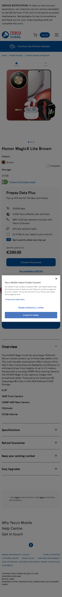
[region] (31, 298)
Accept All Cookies (31, 315)
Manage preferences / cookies (31, 307)
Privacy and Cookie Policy (15, 299)
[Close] (56, 278)
